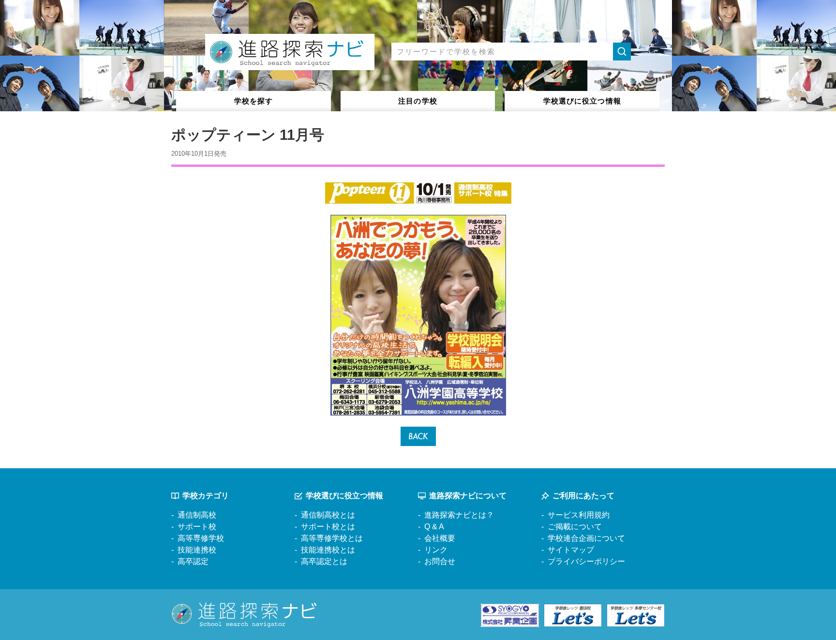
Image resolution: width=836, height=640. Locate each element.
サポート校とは (328, 526)
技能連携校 (197, 550)
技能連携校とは (328, 550)
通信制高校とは (328, 515)
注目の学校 (417, 101)
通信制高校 (197, 515)
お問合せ (439, 561)
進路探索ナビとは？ (459, 515)
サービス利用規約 (579, 515)
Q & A (434, 526)
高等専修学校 (201, 538)
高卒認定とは (324, 561)
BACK (418, 436)
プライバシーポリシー (586, 561)
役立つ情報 (582, 101)
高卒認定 (193, 561)
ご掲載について (575, 526)
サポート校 (197, 526)
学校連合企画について (586, 538)
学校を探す (253, 101)
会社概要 (439, 538)
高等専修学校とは (332, 538)
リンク (436, 550)
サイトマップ (571, 550)
